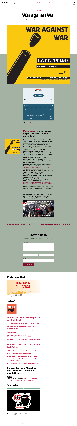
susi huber (30, 19)
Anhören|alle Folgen (55, 2)
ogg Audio (39, 122)
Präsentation (29, 131)
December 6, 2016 (39, 19)
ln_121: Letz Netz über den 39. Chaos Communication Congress (23, 350)
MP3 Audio (33, 122)
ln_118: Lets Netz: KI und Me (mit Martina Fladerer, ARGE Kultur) (23, 363)
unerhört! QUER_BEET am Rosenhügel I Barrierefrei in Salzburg (23, 339)
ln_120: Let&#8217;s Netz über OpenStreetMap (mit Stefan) (22, 356)
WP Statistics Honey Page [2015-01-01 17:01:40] (39, 2)
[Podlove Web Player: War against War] (38, 104)
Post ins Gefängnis (64, 2)
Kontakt (66, 3)
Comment (25, 242)
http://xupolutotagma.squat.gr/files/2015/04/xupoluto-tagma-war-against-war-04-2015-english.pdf (37, 167)
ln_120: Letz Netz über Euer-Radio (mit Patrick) (19, 353)
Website (24, 258)
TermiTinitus (5, 2)
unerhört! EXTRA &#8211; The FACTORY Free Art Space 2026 (23, 324)
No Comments (48, 19)
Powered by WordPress (23, 423)
